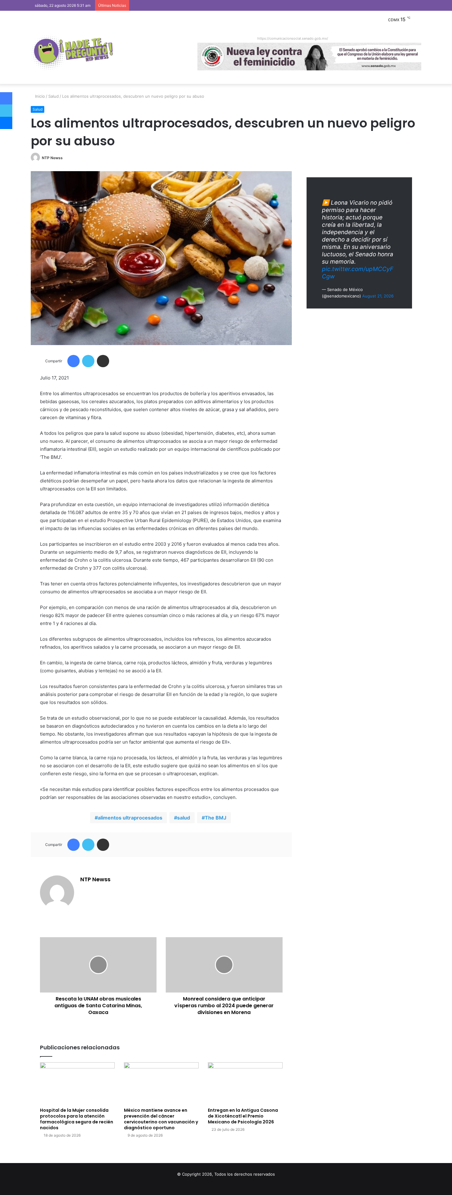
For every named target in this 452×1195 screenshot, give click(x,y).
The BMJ (215, 818)
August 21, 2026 (378, 295)
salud (183, 818)
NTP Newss (52, 157)
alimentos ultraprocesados (130, 818)
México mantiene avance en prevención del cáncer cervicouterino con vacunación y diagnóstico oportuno (161, 1119)
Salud (53, 96)
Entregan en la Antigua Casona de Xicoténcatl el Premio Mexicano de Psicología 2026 (243, 1116)
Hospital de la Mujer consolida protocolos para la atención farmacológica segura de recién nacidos (76, 1119)
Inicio (39, 96)
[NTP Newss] (72, 53)
